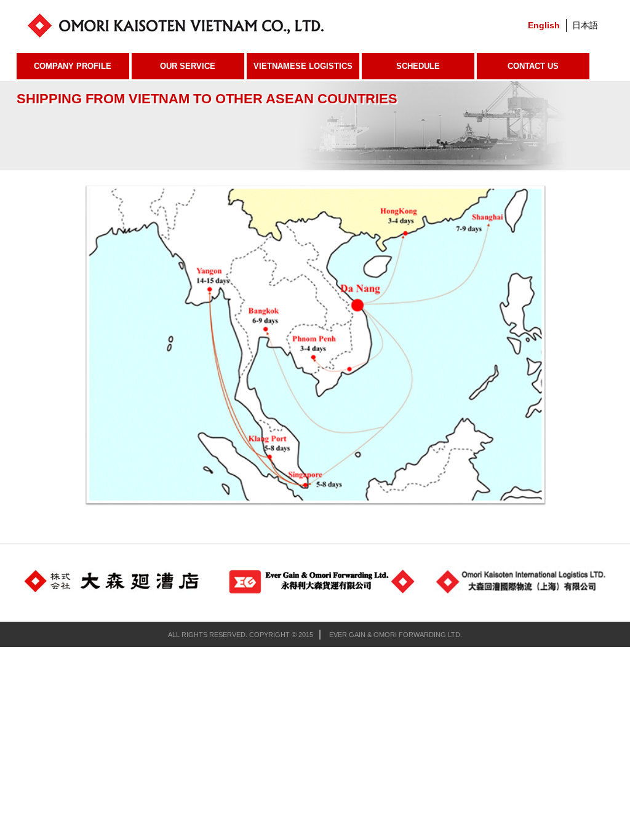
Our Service (187, 66)
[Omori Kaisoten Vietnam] (215, 25)
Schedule (418, 66)
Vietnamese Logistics (303, 66)
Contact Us (533, 66)
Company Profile (72, 66)
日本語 (585, 25)
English (544, 25)
